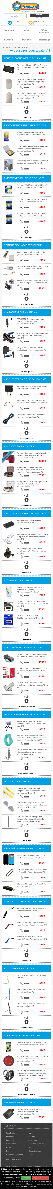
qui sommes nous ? (36, 1144)
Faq (8, 1151)
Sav (30, 1147)
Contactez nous (34, 1151)
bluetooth (10, 1136)
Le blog (31, 1155)
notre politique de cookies (26, 1186)
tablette (31, 1133)
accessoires (11, 1140)
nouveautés (11, 1144)
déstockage (33, 1140)
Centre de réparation (14, 1155)
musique (31, 1136)
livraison (9, 1147)
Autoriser (26, 1178)
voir (26, 112)
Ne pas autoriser (40, 1178)
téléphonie (10, 1133)
